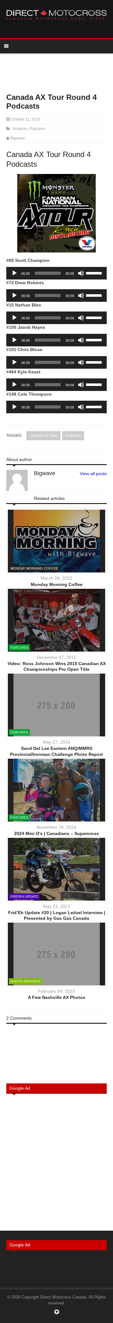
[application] (56, 273)
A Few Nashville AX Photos (56, 997)
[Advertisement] (56, 1161)
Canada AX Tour (43, 435)
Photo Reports (25, 981)
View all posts (93, 473)
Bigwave (17, 138)
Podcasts (37, 129)
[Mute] (81, 273)
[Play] (14, 273)
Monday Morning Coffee (34, 568)
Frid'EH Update (24, 896)
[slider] (95, 272)
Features (20, 129)
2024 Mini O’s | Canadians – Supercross (56, 833)
